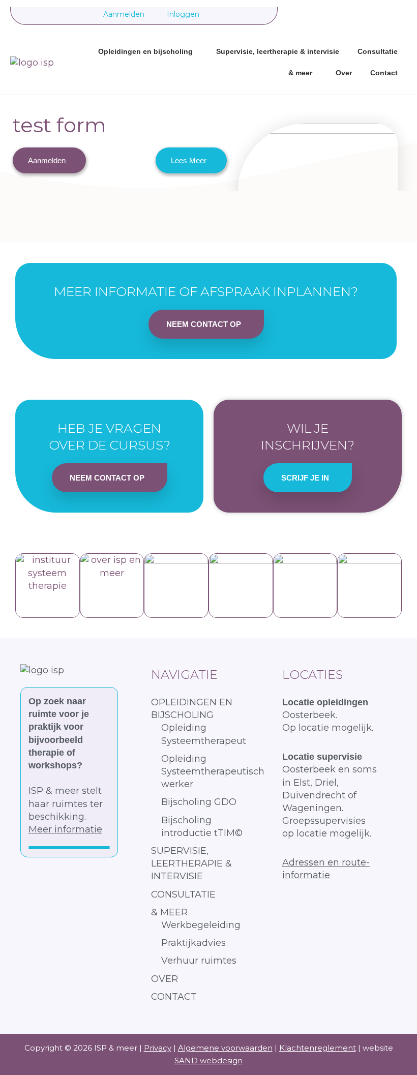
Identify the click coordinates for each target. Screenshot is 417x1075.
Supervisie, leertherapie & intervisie (277, 51)
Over (344, 73)
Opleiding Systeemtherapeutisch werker (212, 771)
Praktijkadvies (193, 942)
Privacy (157, 1048)
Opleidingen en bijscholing (145, 51)
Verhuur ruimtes (198, 960)
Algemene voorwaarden (225, 1048)
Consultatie (378, 51)
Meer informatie (65, 829)
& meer (300, 73)
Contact (384, 73)
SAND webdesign (208, 1060)
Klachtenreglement (317, 1048)
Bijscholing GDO (198, 802)
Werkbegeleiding (201, 925)
